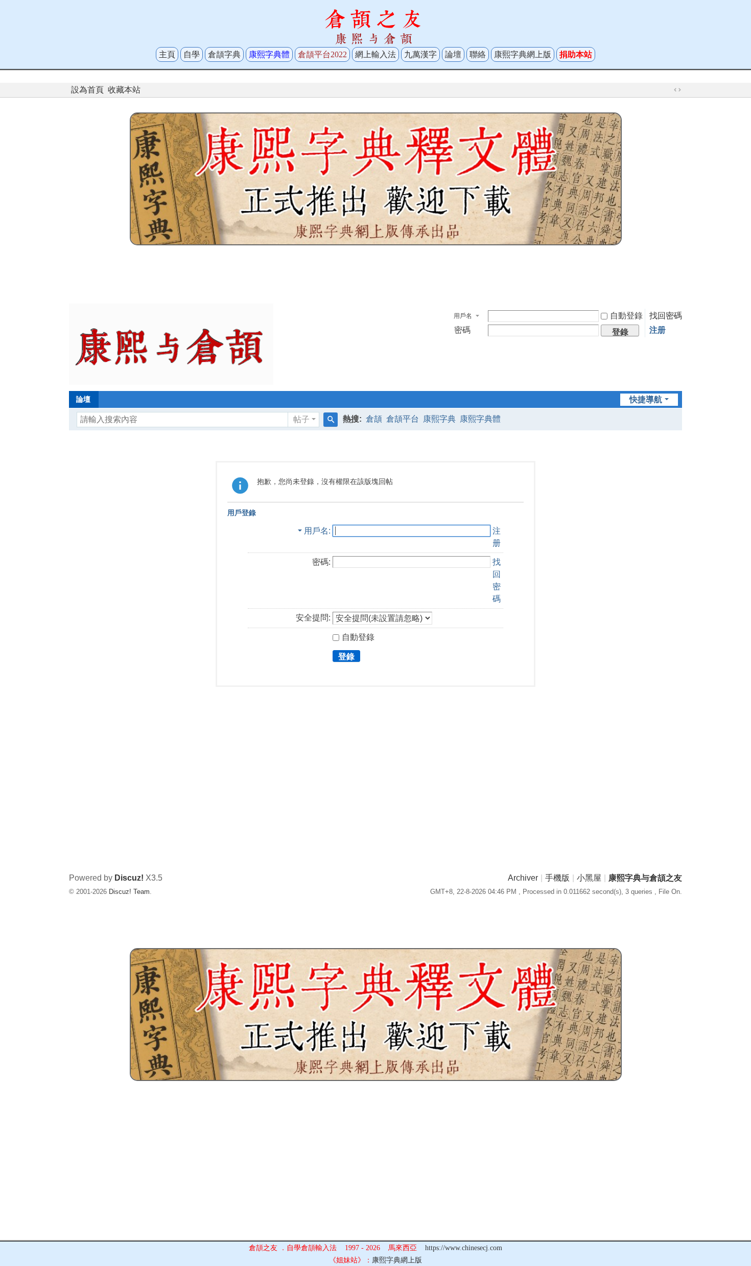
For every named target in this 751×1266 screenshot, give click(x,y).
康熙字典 (439, 419)
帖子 (301, 419)
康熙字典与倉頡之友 (645, 877)
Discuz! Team (129, 891)
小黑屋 (589, 877)
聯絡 (478, 54)
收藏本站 (124, 89)
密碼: (321, 562)
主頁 (167, 54)
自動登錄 (626, 315)
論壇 (453, 54)
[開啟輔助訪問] (667, 90)
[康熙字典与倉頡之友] (171, 343)
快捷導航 (645, 399)
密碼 (462, 330)
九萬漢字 (420, 54)
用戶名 (463, 315)
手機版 (557, 877)
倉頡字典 (224, 54)
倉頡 (374, 419)
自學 (191, 54)
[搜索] (330, 419)
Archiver (523, 877)
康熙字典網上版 (522, 54)
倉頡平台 (402, 419)
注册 (657, 330)
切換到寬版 (677, 90)
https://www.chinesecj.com (463, 1248)
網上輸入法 (375, 54)
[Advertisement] (375, 272)
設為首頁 (87, 89)
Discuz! (129, 877)
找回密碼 (665, 315)
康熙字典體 (480, 419)
